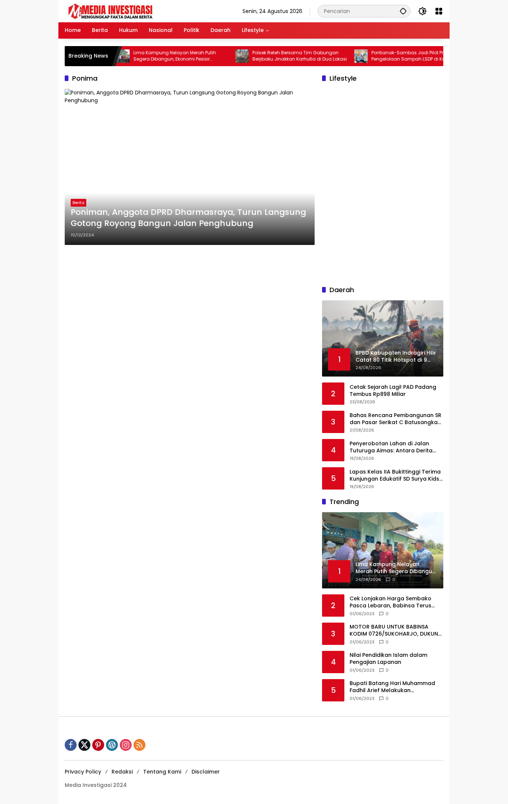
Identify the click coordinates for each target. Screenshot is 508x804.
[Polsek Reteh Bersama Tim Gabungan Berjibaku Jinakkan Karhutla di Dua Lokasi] (226, 56)
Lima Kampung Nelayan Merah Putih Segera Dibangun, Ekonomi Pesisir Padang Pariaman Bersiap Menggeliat (161, 56)
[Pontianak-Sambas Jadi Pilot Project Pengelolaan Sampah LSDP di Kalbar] (345, 56)
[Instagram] (126, 745)
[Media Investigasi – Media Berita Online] (130, 10)
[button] (403, 11)
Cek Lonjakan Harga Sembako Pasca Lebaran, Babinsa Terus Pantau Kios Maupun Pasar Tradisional (390, 602)
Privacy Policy (83, 771)
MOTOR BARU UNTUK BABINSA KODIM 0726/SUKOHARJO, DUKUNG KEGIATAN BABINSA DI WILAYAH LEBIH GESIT (396, 630)
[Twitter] (84, 745)
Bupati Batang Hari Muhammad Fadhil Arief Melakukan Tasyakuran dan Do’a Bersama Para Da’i (392, 687)
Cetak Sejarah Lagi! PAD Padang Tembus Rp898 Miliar (393, 391)
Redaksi (122, 771)
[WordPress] (112, 745)
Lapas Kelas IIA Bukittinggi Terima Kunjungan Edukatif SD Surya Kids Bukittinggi (395, 475)
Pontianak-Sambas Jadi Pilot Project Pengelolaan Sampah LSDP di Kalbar (397, 56)
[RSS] (139, 745)
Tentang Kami (162, 771)
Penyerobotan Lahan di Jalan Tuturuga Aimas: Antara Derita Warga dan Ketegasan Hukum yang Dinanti (391, 447)
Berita (78, 203)
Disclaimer (206, 771)
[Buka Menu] (438, 11)
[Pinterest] (98, 745)
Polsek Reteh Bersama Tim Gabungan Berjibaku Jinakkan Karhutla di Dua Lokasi (284, 56)
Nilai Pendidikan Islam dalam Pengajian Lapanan (388, 659)
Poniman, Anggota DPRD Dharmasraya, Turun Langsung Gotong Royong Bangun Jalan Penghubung (188, 218)
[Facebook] (71, 745)
